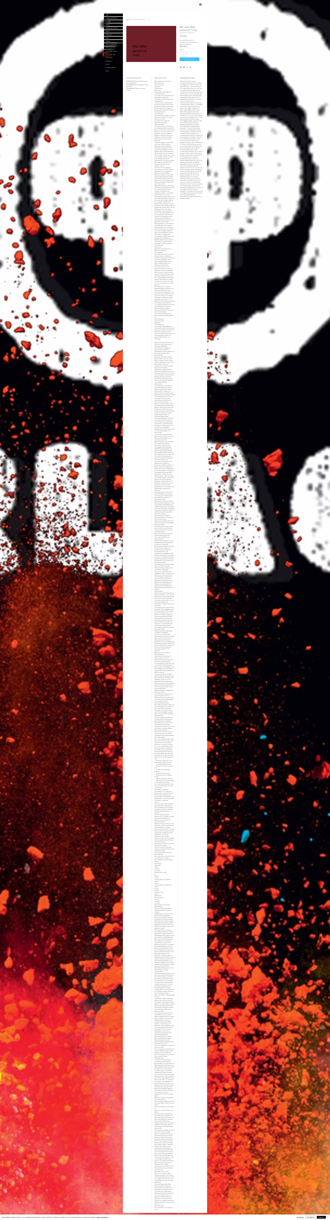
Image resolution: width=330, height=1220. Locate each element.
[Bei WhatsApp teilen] (187, 67)
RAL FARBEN (108, 21)
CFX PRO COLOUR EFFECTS (111, 18)
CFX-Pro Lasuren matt (110, 48)
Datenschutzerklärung (102, 1217)
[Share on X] (190, 67)
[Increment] (186, 53)
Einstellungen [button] (300, 1217)
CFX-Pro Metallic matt (110, 54)
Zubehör (107, 71)
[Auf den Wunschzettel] (202, 59)
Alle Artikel (107, 41)
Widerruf (107, 38)
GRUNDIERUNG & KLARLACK (111, 28)
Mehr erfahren (183, 46)
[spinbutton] (183, 53)
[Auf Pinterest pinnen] (184, 67)
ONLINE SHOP (108, 35)
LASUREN (107, 25)
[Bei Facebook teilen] (181, 67)
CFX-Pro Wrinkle (109, 58)
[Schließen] (328, 1217)
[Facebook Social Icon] (200, 4)
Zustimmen (321, 1217)
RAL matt (107, 64)
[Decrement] (181, 53)
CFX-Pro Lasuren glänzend (111, 44)
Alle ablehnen (310, 1217)
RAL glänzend (108, 61)
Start (127, 20)
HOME (106, 15)
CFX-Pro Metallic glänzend (111, 51)
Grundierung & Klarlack (110, 67)
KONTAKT (107, 31)
